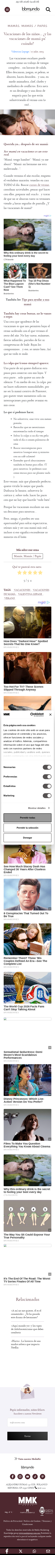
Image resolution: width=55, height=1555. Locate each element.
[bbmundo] (29, 9)
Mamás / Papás (34, 26)
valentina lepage (30, 594)
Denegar (27, 837)
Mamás (14, 26)
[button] (7, 9)
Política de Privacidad (13, 1521)
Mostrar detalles (37, 808)
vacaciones (22, 590)
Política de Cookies (32, 1521)
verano (9, 598)
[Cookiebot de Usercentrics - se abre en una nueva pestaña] (32, 715)
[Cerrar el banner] (50, 715)
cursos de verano (39, 184)
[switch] (47, 776)
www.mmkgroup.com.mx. (30, 1533)
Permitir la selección (27, 827)
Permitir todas (27, 817)
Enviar (27, 1436)
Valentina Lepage (20, 51)
